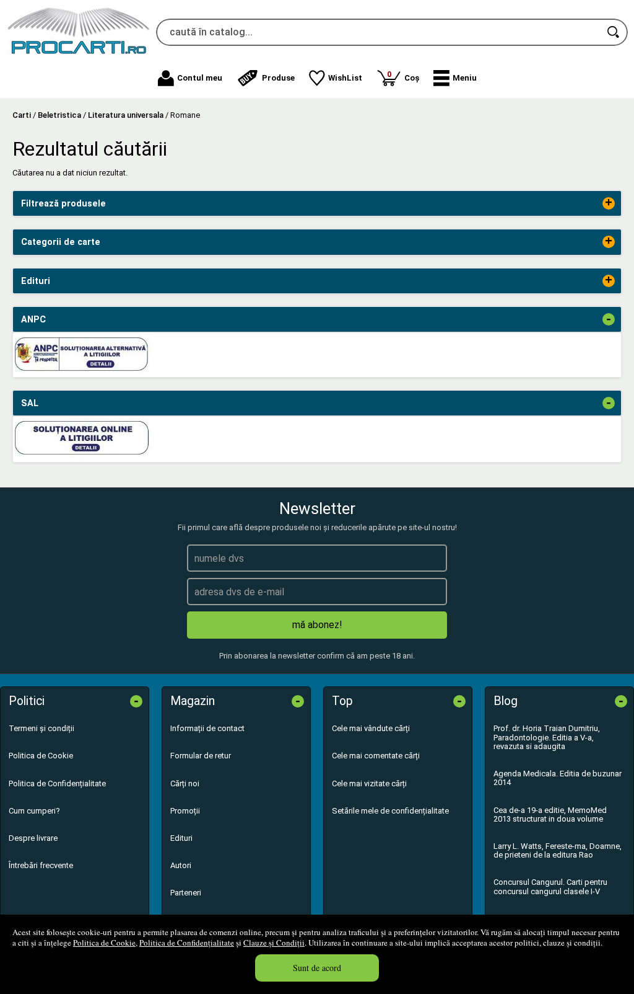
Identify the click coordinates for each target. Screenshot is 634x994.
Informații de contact (207, 728)
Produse (278, 77)
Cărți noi (184, 783)
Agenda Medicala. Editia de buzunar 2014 (557, 778)
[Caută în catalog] (614, 32)
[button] (455, 78)
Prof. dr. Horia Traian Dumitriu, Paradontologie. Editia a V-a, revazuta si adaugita (546, 737)
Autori (180, 865)
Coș (403, 76)
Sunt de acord (317, 968)
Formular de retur (200, 755)
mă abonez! (317, 625)
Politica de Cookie (104, 942)
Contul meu (199, 77)
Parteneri (185, 892)
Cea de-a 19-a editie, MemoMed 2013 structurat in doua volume (550, 814)
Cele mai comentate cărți (376, 755)
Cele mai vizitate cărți (369, 783)
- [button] (608, 319)
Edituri (181, 838)
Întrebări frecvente (41, 865)
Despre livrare (33, 838)
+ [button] (608, 203)
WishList (345, 77)
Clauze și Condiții (274, 942)
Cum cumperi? (34, 810)
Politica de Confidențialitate (186, 942)
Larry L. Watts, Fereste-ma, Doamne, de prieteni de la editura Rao (557, 850)
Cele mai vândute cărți (371, 728)
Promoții (185, 810)
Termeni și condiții (41, 728)
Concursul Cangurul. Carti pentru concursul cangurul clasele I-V (550, 886)
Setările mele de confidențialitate (390, 810)
